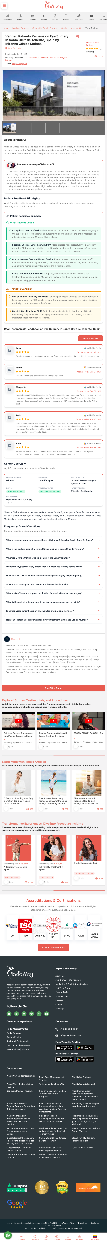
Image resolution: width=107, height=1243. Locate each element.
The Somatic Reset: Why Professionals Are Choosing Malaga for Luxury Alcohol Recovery (53, 801)
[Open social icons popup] (77, 36)
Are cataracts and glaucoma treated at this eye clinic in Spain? (37, 584)
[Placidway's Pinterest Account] (31, 1013)
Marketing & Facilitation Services (71, 984)
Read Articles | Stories (18, 1049)
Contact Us (61, 1004)
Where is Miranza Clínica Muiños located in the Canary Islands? (38, 557)
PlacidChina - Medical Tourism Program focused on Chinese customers (21, 1106)
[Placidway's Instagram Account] (39, 1013)
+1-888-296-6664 (69, 1029)
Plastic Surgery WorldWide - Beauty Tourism (86, 1129)
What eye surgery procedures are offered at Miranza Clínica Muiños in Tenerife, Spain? (49, 540)
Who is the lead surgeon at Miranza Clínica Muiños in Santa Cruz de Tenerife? (45, 549)
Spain (64, 28)
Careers (59, 1000)
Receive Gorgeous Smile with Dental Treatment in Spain (53, 734)
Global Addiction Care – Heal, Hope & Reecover (50, 1149)
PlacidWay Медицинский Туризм (51, 1078)
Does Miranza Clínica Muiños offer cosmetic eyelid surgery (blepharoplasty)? (44, 575)
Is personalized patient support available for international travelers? (40, 611)
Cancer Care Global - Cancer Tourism (21, 1155)
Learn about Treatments (18, 1045)
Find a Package (14, 1033)
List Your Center (63, 988)
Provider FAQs (62, 996)
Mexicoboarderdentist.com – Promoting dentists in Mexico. (21, 1131)
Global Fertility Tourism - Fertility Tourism (84, 1139)
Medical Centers (20, 28)
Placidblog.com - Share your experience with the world (86, 1104)
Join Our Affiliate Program (68, 980)
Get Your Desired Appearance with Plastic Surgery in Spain (18, 734)
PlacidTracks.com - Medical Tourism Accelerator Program (52, 1094)
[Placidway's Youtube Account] (24, 1013)
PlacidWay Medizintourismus (21, 1076)
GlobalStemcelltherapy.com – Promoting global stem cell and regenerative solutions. (20, 1141)
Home (5, 28)
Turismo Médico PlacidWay (52, 1084)
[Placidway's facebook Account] (9, 1013)
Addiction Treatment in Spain (15, 868)
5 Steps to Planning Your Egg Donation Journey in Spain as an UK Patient (18, 801)
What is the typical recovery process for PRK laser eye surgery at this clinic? (44, 566)
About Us (59, 976)
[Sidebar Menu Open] (4, 6)
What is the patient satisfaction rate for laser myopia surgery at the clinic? (43, 602)
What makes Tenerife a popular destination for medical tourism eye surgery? (44, 593)
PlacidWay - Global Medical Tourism (20, 1085)
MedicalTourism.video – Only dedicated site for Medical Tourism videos (53, 1131)
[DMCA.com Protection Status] (62, 1187)
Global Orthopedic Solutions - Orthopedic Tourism (53, 1155)
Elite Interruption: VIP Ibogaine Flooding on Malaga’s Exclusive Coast (86, 801)
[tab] (28, 890)
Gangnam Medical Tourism (19, 1091)
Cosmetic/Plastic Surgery (44, 28)
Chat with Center (53, 688)
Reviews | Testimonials (18, 1041)
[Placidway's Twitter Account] (16, 1013)
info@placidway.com (70, 1035)
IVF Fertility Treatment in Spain (51, 868)
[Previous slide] (6, 733)
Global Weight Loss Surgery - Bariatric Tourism (53, 1139)
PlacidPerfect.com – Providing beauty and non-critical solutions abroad (52, 1119)
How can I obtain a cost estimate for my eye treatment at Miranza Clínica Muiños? (47, 619)
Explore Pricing (14, 1037)
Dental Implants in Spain (86, 863)
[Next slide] (101, 95)
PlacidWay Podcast (81, 1077)
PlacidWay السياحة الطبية (83, 1084)
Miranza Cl (76, 28)
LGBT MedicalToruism (82, 1147)
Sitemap (59, 1008)
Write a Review (90, 338)
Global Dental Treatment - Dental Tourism (19, 1149)
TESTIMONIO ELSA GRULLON (88, 733)
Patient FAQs (61, 992)
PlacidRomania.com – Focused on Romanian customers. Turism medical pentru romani (85, 1095)
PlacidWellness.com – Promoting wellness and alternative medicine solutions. (18, 1120)
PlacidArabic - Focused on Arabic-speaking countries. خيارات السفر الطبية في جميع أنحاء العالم (85, 1120)
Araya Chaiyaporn (19, 63)
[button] (9, 128)
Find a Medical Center (17, 1029)
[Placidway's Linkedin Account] (46, 1013)
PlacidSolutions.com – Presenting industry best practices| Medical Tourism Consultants (52, 1107)
